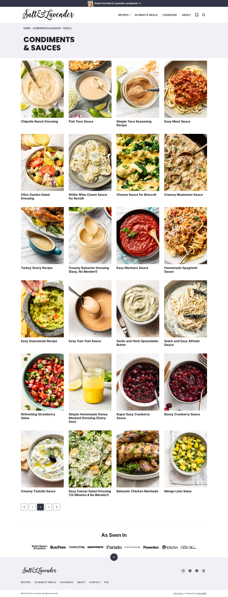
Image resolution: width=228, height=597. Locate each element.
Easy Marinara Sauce (132, 268)
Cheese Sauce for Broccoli (136, 195)
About (186, 14)
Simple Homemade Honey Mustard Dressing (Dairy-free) (88, 418)
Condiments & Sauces (47, 28)
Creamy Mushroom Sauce (183, 195)
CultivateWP (201, 593)
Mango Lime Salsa (178, 491)
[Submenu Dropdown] (130, 15)
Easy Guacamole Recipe (39, 341)
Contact (95, 582)
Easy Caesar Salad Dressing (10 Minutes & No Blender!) (90, 493)
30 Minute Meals (146, 14)
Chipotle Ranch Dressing (39, 121)
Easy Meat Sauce (177, 121)
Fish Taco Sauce (81, 121)
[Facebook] (196, 570)
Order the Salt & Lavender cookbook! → (117, 3)
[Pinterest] (190, 570)
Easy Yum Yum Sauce (85, 341)
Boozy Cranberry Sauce (182, 414)
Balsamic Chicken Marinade (137, 491)
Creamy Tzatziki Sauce (38, 491)
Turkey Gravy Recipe (37, 268)
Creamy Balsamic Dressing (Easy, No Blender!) (89, 269)
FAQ (106, 582)
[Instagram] (183, 570)
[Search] (203, 14)
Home (27, 28)
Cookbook (170, 14)
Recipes (123, 14)
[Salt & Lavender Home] (48, 14)
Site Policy (178, 593)
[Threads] (203, 570)
